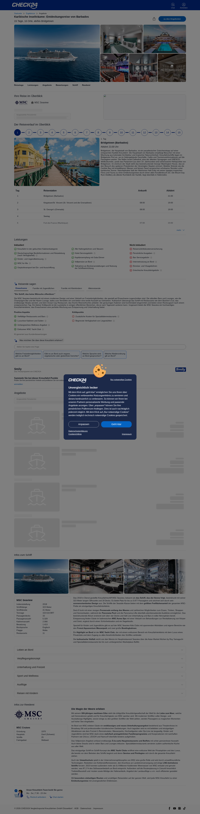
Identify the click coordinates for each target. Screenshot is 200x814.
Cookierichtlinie (75, 434)
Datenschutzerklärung (78, 431)
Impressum (127, 434)
